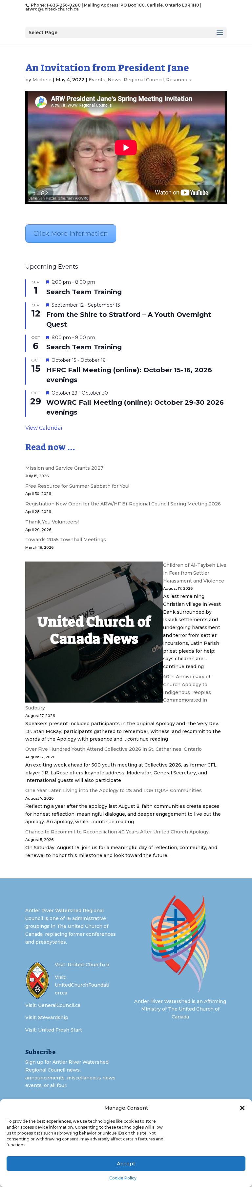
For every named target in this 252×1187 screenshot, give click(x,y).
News (114, 80)
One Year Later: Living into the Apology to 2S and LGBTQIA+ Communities (113, 790)
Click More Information (70, 233)
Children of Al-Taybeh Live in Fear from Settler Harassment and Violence (194, 573)
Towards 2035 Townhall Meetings (65, 539)
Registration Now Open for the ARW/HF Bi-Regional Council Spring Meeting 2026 (123, 504)
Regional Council (144, 80)
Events (97, 80)
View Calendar (44, 428)
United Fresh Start (60, 1030)
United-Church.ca (88, 965)
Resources (178, 80)
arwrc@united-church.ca (52, 9)
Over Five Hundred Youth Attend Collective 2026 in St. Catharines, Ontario (113, 749)
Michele (42, 80)
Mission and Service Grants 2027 (64, 468)
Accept (126, 1163)
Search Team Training (84, 292)
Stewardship (53, 1017)
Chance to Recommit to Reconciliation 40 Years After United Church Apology (117, 832)
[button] (242, 1108)
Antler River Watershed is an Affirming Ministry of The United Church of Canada (180, 1009)
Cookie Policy (122, 1178)
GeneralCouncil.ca (59, 1005)
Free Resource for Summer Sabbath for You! (77, 486)
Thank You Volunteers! (52, 522)
